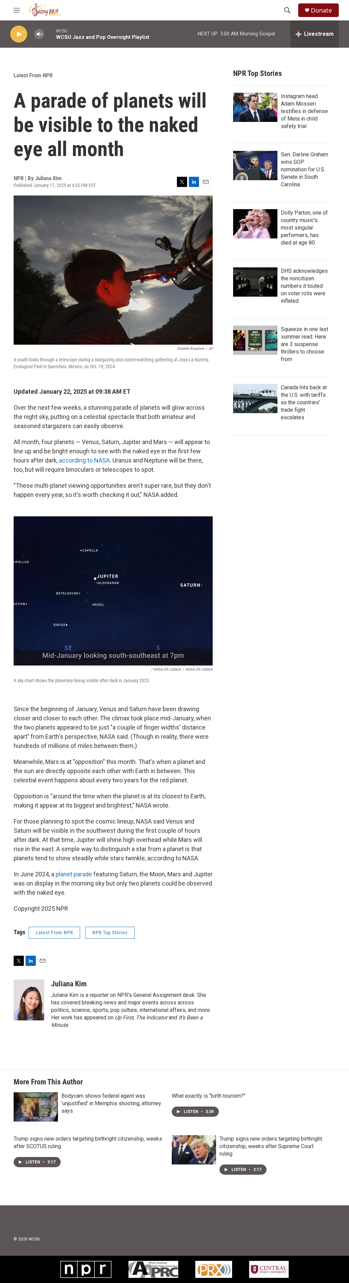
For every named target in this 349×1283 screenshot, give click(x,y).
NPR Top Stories (109, 932)
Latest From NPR (33, 75)
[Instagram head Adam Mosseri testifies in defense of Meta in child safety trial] (255, 107)
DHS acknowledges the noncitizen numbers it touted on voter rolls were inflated (304, 286)
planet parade (74, 874)
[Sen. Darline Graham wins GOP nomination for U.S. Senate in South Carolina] (255, 165)
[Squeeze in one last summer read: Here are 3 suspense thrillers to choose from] (255, 340)
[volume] (39, 34)
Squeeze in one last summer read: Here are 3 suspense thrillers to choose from (304, 344)
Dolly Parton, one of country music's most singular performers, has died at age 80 (304, 227)
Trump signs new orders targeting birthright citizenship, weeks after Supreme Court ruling (270, 1146)
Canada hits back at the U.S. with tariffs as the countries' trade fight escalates (304, 402)
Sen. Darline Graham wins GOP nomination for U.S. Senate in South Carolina (304, 169)
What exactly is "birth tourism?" (208, 1096)
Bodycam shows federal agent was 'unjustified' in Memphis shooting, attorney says (111, 1103)
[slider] (50, 33)
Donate (321, 10)
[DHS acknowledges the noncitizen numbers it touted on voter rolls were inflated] (255, 282)
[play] (18, 34)
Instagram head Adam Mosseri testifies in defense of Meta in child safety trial (304, 111)
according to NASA (84, 460)
